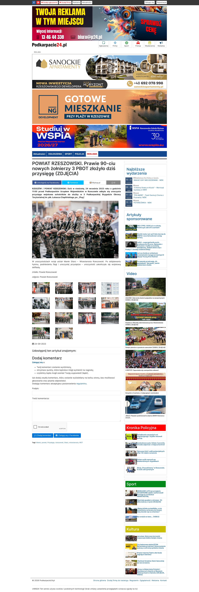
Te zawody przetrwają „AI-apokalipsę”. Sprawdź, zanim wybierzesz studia (148, 263)
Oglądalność (145, 580)
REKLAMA (92, 154)
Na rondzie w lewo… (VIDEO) (148, 517)
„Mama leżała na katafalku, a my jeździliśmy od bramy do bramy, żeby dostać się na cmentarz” (149, 510)
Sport (126, 46)
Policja (138, 46)
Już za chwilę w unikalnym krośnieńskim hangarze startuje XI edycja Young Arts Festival (150, 255)
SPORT (68, 154)
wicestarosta (73, 442)
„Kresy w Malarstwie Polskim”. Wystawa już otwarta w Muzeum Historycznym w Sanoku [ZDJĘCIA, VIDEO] (150, 571)
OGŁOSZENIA (55, 154)
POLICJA (79, 154)
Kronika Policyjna (141, 427)
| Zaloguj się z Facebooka (68, 435)
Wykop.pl (96, 182)
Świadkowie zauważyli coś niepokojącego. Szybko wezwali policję (149, 436)
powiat (44, 442)
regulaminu (81, 383)
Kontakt (163, 580)
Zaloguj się (149, 2)
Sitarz (66, 442)
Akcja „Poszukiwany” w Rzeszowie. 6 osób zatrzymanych (151, 468)
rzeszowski (59, 442)
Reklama (76, 2)
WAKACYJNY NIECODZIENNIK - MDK (148, 179)
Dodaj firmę (66, 2)
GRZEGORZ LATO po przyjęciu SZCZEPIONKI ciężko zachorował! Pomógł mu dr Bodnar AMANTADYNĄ (150, 493)
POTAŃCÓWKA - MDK (143, 202)
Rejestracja (161, 2)
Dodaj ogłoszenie (50, 2)
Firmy (115, 46)
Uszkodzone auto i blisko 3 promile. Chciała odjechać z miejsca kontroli (151, 444)
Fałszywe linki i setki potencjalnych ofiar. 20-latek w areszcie (151, 452)
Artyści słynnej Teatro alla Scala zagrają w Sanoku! (149, 553)
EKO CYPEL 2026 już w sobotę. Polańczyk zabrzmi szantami (149, 226)
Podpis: (35, 388)
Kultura (133, 529)
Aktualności (87, 2)
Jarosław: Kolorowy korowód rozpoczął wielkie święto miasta (149, 537)
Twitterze (73, 182)
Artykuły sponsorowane (139, 217)
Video (132, 273)
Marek (38, 442)
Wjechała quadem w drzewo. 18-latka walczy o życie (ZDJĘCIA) (149, 501)
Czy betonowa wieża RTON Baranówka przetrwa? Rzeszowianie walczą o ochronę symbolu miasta (151, 546)
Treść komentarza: (40, 398)
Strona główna (99, 580)
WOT (81, 442)
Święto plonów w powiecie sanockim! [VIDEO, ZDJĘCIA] (145, 347)
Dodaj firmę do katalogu (117, 580)
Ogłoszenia (103, 46)
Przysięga (50, 442)
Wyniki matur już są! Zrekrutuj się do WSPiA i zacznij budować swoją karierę (151, 236)
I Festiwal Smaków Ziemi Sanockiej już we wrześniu (150, 562)
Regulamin (134, 580)
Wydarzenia (150, 46)
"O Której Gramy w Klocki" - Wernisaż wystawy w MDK (149, 188)
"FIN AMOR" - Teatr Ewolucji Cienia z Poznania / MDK (149, 195)
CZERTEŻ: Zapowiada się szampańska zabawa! (142, 370)
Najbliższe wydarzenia (137, 171)
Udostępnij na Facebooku (47, 182)
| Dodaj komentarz (43, 435)
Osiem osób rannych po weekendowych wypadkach (148, 460)
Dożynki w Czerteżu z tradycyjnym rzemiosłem (142, 393)
